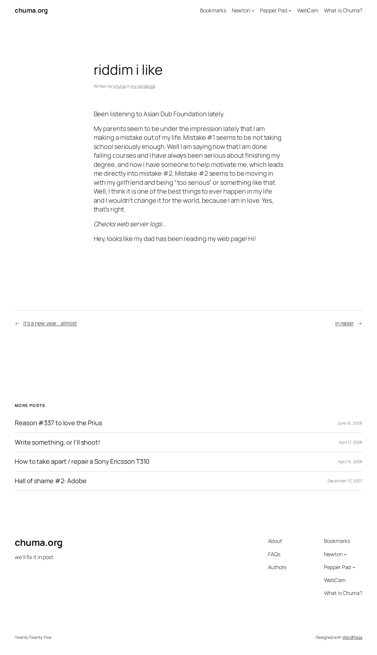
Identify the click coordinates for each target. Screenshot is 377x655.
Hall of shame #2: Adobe (51, 480)
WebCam (307, 10)
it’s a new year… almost (50, 323)
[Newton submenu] (253, 10)
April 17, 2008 (350, 442)
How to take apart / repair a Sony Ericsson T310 (82, 461)
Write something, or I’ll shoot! (57, 442)
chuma (119, 86)
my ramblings (143, 86)
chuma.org (31, 10)
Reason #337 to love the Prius (58, 422)
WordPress (352, 637)
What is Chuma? (343, 10)
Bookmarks (213, 10)
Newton (241, 10)
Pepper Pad (273, 10)
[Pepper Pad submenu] (290, 10)
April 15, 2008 (350, 461)
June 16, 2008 (349, 423)
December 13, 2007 (345, 480)
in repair (344, 323)
